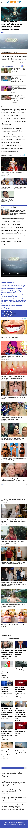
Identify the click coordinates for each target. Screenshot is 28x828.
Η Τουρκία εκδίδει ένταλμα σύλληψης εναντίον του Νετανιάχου (12, 291)
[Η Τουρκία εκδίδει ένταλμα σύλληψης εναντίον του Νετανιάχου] (21, 644)
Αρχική (6, 822)
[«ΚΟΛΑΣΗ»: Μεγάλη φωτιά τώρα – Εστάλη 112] (21, 745)
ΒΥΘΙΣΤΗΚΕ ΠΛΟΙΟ (6, 635)
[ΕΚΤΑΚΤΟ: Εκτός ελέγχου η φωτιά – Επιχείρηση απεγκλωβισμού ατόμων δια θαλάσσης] (21, 683)
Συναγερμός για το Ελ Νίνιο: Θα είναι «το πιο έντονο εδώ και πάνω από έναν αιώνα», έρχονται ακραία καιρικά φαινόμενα (13, 287)
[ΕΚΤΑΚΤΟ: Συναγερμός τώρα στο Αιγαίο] (21, 725)
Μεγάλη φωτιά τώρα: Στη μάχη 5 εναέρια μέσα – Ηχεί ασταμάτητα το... (6, 733)
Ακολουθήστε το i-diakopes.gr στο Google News (11, 314)
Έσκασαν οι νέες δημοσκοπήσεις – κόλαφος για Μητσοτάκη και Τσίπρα (13, 295)
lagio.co (14, 825)
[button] (14, 13)
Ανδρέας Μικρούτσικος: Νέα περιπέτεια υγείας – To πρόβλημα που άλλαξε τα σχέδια (18, 212)
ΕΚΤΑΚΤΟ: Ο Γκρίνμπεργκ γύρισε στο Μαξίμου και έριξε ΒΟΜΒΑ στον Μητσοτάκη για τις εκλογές (13, 307)
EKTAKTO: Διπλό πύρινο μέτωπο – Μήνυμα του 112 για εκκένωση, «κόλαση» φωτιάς (7, 712)
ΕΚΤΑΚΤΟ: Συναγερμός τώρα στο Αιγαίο (20, 731)
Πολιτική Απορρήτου (13, 822)
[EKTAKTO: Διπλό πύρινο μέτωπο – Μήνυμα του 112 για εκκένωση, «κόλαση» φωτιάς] (7, 704)
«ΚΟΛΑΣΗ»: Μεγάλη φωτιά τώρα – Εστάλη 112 (20, 751)
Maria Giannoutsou (7, 52)
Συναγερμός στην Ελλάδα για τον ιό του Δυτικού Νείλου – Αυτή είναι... (6, 753)
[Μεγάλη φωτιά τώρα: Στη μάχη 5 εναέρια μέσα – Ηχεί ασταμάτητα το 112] (7, 725)
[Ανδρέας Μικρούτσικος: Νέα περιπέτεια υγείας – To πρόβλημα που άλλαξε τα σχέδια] (5, 212)
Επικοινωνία (20, 822)
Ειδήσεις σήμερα (7, 282)
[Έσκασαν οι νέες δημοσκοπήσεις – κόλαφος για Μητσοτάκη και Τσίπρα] (7, 664)
